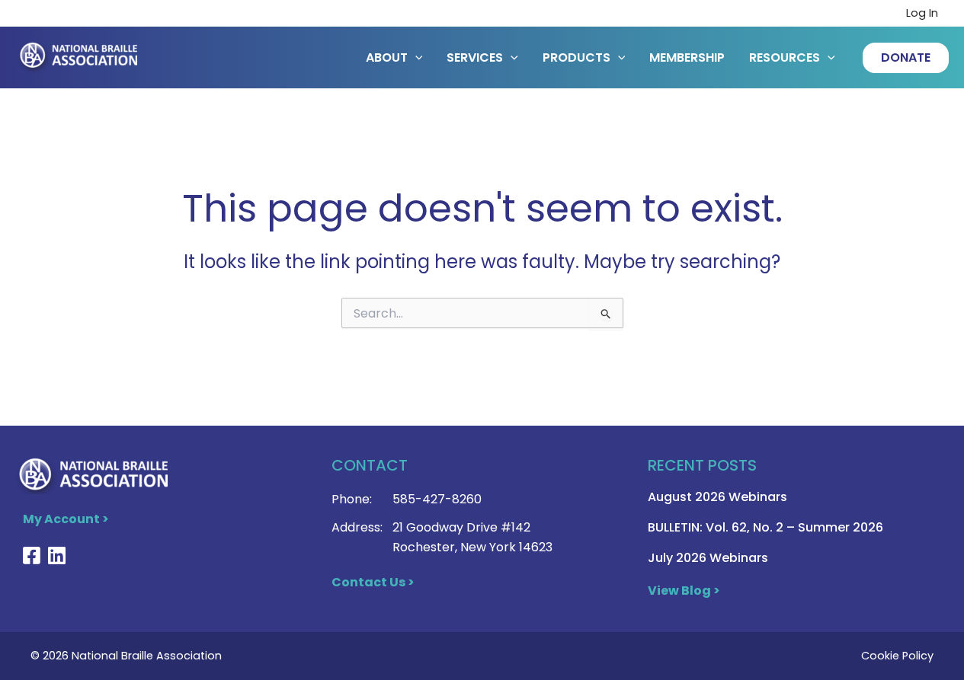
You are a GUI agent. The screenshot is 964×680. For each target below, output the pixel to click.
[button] (906, 58)
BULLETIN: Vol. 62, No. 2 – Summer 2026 (765, 527)
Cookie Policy (897, 655)
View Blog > (684, 590)
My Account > (66, 519)
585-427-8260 (437, 499)
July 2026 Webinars (708, 558)
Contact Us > (373, 582)
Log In (922, 13)
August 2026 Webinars (717, 497)
